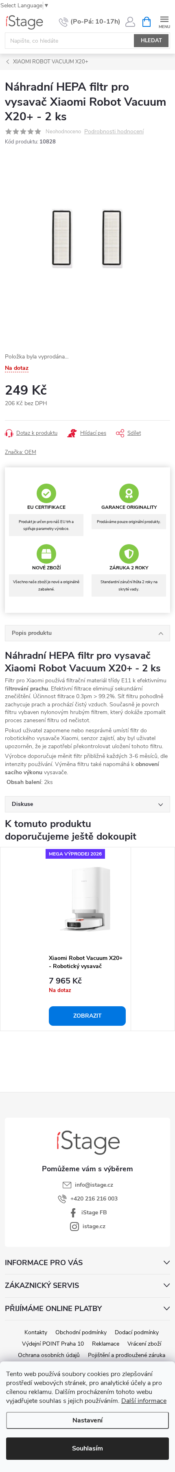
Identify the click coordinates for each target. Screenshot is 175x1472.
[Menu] (164, 21)
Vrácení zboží (144, 1344)
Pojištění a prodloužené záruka (126, 1355)
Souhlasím (87, 1448)
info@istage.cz (94, 1185)
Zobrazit (87, 1016)
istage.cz (94, 1226)
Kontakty (35, 1332)
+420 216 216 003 (94, 1199)
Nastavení (87, 1420)
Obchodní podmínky (81, 1332)
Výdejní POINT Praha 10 (53, 1344)
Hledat (151, 40)
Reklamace (105, 1344)
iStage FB (94, 1212)
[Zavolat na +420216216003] (89, 22)
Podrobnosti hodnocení (114, 131)
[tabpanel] (87, 939)
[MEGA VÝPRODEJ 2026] (87, 898)
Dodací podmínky (137, 1332)
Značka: (20, 452)
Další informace (143, 1400)
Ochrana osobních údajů (49, 1355)
